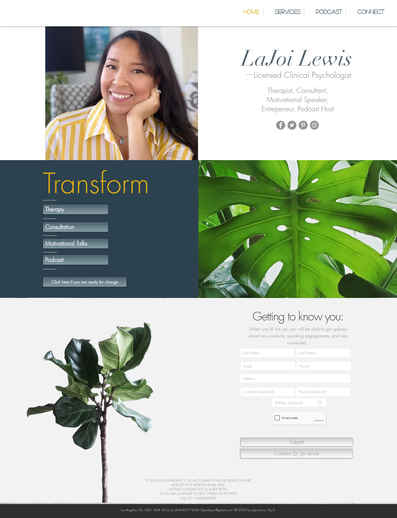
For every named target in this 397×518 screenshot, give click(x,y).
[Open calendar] (320, 402)
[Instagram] (314, 125)
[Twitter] (291, 125)
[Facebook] (280, 125)
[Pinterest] (303, 125)
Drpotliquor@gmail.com (216, 510)
